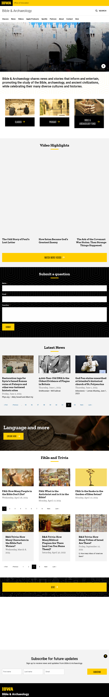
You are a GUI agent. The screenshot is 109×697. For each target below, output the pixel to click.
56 (32, 405)
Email (4, 294)
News (13, 19)
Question (5, 305)
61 (63, 405)
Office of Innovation (21, 3)
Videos (21, 19)
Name (4, 283)
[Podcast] (54, 107)
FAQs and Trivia (54, 457)
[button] (101, 11)
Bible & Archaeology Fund (87, 121)
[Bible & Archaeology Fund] (89, 107)
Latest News (54, 347)
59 (51, 405)
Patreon (53, 19)
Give (77, 19)
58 (44, 405)
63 (75, 405)
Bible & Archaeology (17, 10)
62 (69, 405)
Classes (5, 19)
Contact (69, 19)
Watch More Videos (52, 257)
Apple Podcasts (32, 19)
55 (26, 405)
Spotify (44, 19)
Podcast (52, 121)
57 (38, 405)
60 (57, 405)
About (61, 19)
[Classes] (20, 107)
